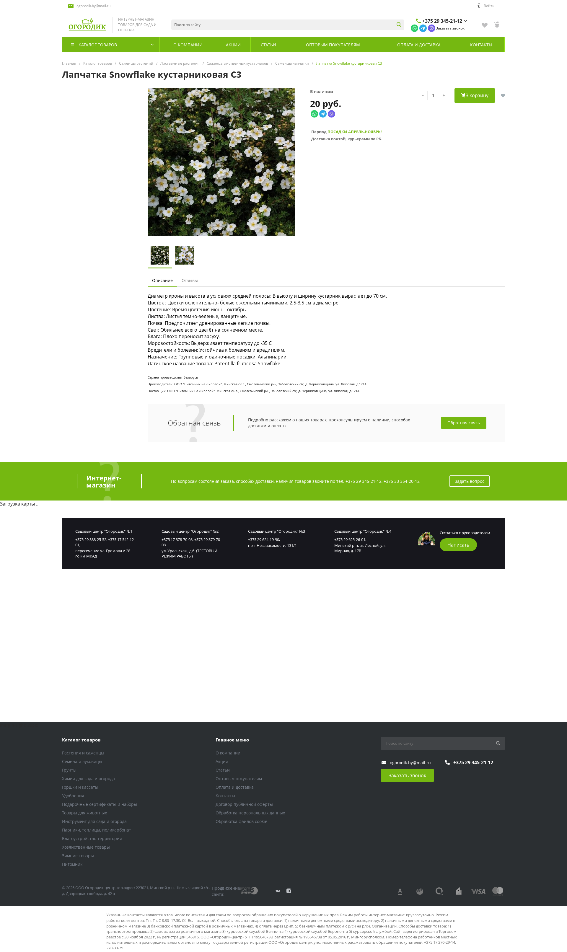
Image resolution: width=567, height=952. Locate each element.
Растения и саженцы (83, 753)
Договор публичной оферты (244, 804)
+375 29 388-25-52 (90, 539)
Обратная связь (463, 423)
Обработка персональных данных (250, 813)
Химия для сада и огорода (88, 778)
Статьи (223, 770)
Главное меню (232, 740)
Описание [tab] (162, 280)
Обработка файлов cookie (241, 821)
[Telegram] (423, 28)
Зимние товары (78, 855)
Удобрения (73, 795)
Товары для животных (84, 813)
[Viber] (431, 28)
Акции (222, 761)
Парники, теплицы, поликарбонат (96, 830)
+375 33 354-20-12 (402, 481)
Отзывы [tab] (190, 280)
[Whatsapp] (414, 28)
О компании (228, 753)
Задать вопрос (469, 481)
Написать (458, 545)
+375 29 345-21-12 (442, 21)
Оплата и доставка (235, 787)
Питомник (72, 864)
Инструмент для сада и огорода (94, 821)
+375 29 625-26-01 (349, 539)
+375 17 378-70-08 (177, 539)
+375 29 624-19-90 (263, 539)
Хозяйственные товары (86, 847)
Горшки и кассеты (80, 787)
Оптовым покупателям (239, 778)
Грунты (69, 770)
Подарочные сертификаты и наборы (99, 804)
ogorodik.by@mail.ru (93, 5)
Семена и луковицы (82, 761)
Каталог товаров (81, 740)
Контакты (225, 795)
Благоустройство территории (92, 838)
